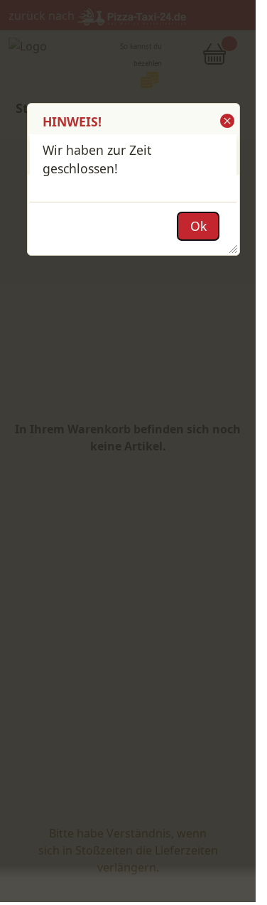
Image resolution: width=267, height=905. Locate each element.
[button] (226, 121)
